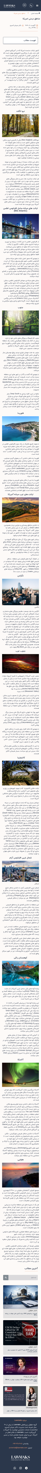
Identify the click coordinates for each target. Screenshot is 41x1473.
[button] (37, 5)
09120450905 (17, 1444)
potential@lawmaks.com (18, 1448)
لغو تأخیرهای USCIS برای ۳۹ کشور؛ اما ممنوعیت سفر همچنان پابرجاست (22, 1350)
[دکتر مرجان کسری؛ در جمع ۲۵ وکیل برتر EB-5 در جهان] (20, 1396)
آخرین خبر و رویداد (30, 1376)
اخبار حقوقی (32, 1310)
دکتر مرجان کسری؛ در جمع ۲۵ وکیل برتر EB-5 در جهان (22, 1411)
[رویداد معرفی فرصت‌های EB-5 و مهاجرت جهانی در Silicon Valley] (20, 1365)
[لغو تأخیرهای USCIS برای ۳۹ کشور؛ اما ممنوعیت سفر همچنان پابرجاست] (20, 1332)
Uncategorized (31, 1408)
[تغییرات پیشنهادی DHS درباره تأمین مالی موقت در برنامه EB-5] (20, 1297)
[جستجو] (5, 1277)
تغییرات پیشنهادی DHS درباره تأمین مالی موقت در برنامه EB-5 (21, 1314)
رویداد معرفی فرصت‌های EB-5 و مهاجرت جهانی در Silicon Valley (21, 1380)
